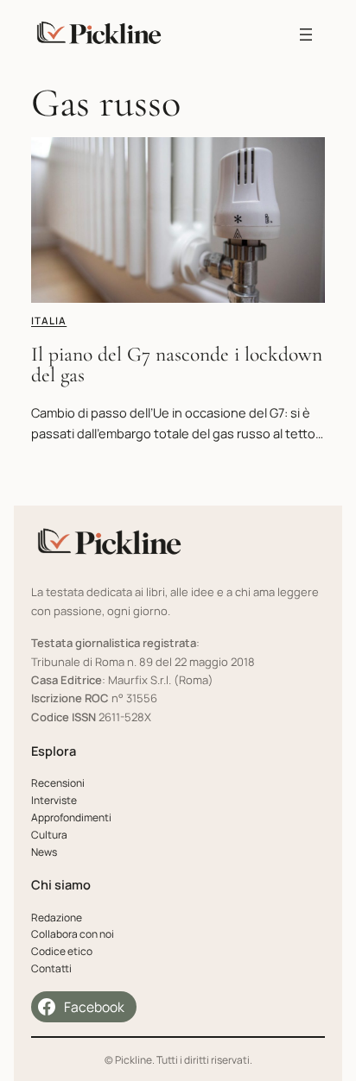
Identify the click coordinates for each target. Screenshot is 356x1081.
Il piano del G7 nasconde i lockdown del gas (176, 365)
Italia (49, 320)
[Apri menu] (306, 34)
